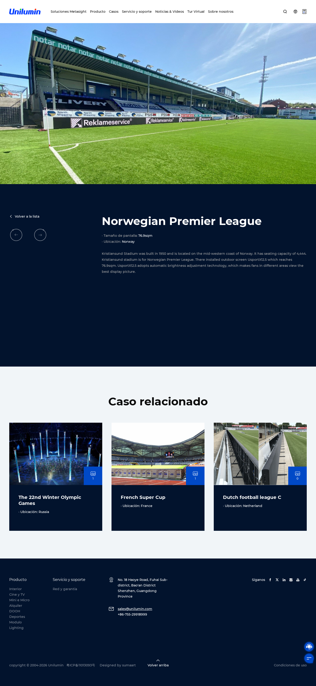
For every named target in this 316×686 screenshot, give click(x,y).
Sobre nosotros (220, 11)
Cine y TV (17, 594)
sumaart (129, 665)
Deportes (17, 617)
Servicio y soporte (137, 11)
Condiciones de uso (290, 665)
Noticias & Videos (169, 11)
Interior (15, 589)
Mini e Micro (19, 600)
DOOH (14, 611)
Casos (113, 11)
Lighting (16, 628)
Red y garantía (65, 589)
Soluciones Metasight (69, 11)
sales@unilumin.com (135, 609)
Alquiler (15, 606)
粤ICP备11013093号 (80, 665)
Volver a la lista (27, 216)
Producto (97, 11)
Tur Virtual (195, 11)
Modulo (15, 622)
